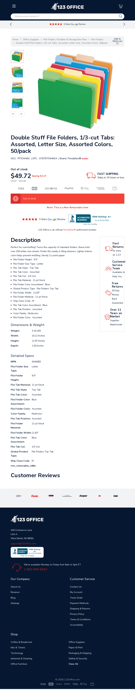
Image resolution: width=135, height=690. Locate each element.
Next (124, 24)
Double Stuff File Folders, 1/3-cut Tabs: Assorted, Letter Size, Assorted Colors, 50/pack (62, 43)
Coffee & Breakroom (21, 642)
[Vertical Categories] (14, 6)
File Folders (97, 39)
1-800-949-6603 (35, 569)
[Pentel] (35, 495)
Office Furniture (19, 664)
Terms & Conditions (80, 619)
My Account (76, 592)
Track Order (76, 597)
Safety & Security (78, 658)
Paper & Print (75, 647)
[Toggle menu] (14, 32)
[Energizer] (83, 495)
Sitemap (15, 603)
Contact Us (76, 586)
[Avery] (18, 495)
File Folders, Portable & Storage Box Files (65, 39)
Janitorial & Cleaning (21, 658)
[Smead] (51, 495)
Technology (17, 653)
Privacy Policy (77, 614)
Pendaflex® (69, 229)
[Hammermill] (67, 495)
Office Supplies (31, 39)
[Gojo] (115, 495)
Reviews (15, 592)
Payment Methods (79, 603)
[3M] (99, 495)
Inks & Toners (18, 647)
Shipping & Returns (80, 608)
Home (15, 39)
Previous (10, 24)
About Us (16, 586)
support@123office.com (23, 543)
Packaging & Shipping (80, 653)
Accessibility (76, 624)
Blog (13, 597)
